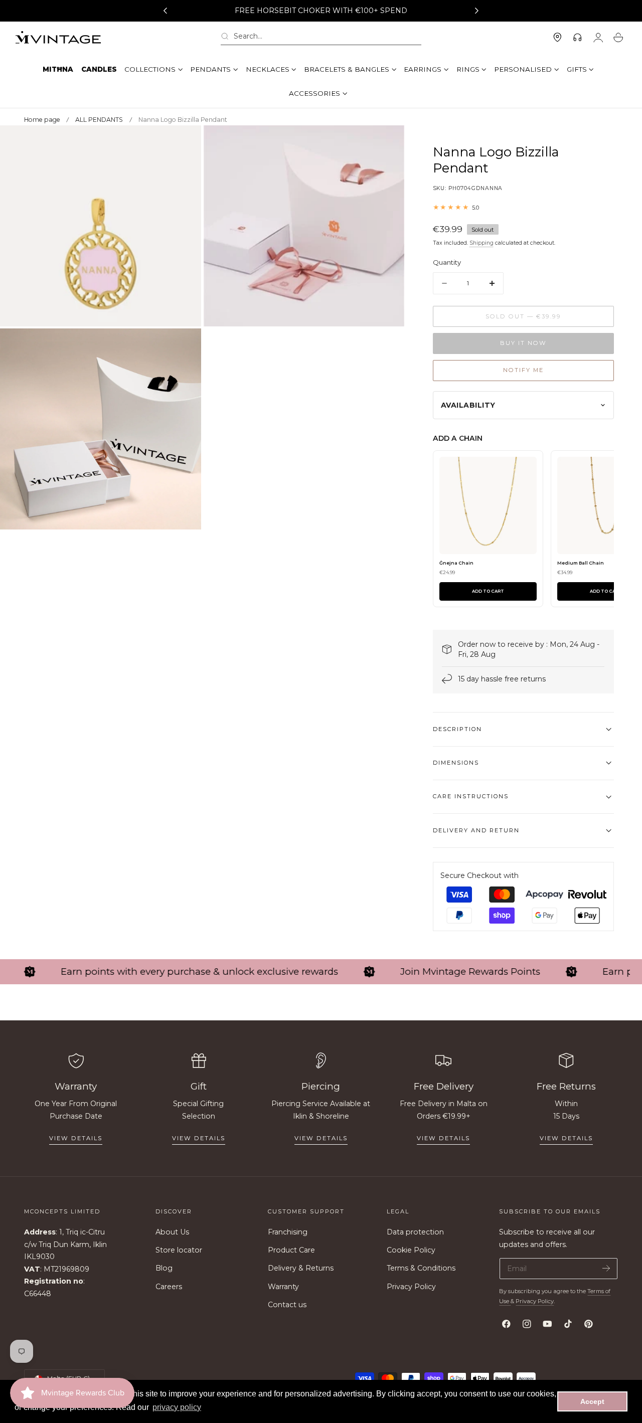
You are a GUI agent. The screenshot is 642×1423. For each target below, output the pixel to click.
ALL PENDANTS (99, 119)
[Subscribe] (606, 1268)
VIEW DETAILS (198, 1138)
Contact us (287, 1304)
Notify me (523, 370)
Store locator (178, 1250)
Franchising (287, 1231)
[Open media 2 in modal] (386, 142)
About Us (172, 1231)
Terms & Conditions (421, 1268)
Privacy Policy (411, 1286)
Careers (168, 1286)
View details (75, 1138)
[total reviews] (523, 207)
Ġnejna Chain (456, 563)
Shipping (481, 243)
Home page (42, 119)
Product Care (291, 1250)
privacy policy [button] (176, 1407)
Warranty (283, 1286)
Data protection (415, 1231)
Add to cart (488, 591)
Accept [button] (592, 1401)
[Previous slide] (165, 11)
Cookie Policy (411, 1250)
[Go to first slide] (477, 11)
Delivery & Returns (301, 1268)
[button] (321, 38)
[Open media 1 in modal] (183, 142)
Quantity (447, 262)
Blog (164, 1268)
